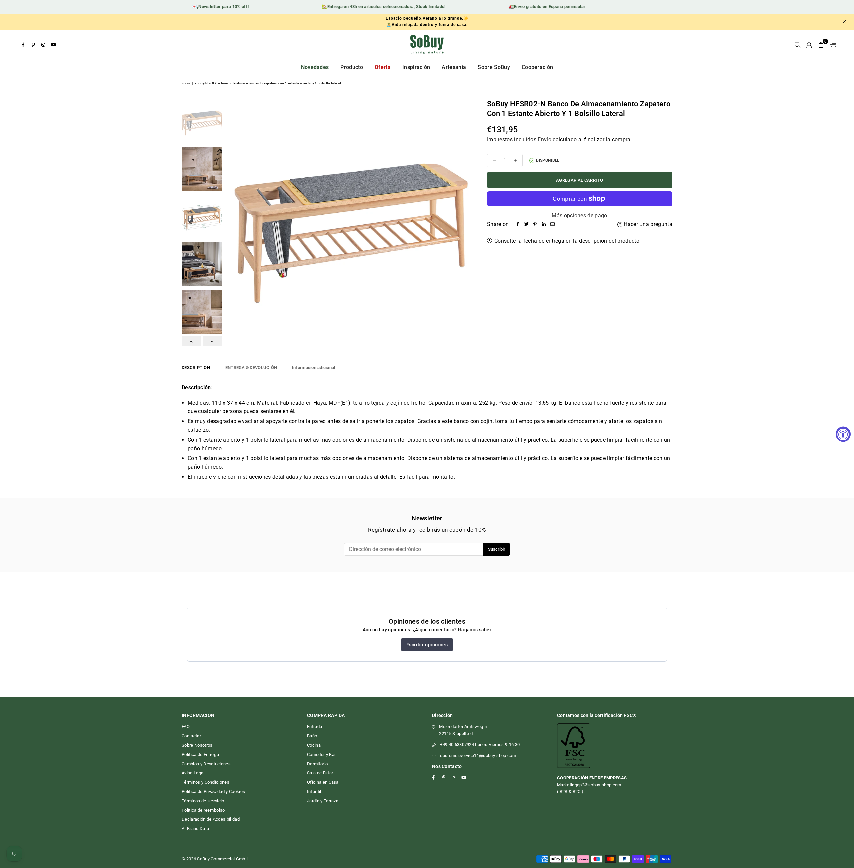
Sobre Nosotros (197, 745)
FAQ (186, 726)
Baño (312, 735)
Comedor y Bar (321, 754)
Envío (544, 139)
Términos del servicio (203, 800)
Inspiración (416, 67)
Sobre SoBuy (494, 67)
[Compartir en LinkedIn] (543, 224)
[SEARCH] (797, 45)
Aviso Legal (193, 772)
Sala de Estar (320, 772)
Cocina (314, 745)
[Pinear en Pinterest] (535, 224)
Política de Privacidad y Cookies (213, 791)
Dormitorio (317, 763)
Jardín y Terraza (322, 800)
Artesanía (454, 67)
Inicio (186, 83)
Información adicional (313, 367)
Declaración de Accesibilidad (211, 819)
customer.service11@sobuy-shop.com (478, 755)
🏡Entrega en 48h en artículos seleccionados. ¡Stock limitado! (370, 6)
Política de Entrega (200, 754)
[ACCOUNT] (809, 45)
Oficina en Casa (323, 782)
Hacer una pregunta (647, 224)
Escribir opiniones (427, 644)
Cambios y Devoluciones (206, 763)
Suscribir (496, 549)
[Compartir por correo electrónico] (552, 224)
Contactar (191, 735)
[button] (821, 45)
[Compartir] (517, 224)
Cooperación (537, 67)
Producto (351, 67)
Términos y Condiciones (205, 782)
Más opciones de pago (579, 215)
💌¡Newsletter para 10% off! (206, 6)
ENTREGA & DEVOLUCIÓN (251, 367)
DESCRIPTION (196, 367)
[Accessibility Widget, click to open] (843, 434)
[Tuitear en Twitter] (526, 224)
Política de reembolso (203, 810)
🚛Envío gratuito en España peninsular (533, 6)
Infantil (314, 791)
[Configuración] (831, 45)
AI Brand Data (195, 828)
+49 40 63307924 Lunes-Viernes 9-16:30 (480, 744)
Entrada (314, 726)
